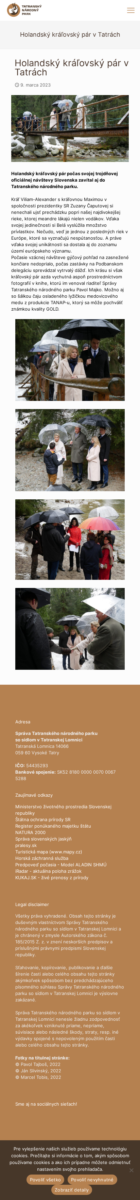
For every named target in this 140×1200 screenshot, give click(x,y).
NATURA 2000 (30, 832)
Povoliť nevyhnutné (92, 1179)
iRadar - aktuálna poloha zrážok (48, 871)
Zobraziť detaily (72, 1190)
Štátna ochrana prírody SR (42, 819)
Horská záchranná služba (41, 858)
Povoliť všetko (45, 1179)
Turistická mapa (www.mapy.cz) (48, 851)
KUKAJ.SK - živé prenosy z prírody (51, 877)
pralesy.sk (26, 845)
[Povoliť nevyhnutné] (131, 1170)
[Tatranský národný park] (24, 10)
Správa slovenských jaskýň (43, 839)
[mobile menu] (131, 10)
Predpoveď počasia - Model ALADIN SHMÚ (61, 864)
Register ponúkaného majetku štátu (53, 826)
